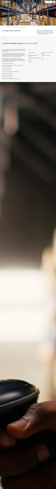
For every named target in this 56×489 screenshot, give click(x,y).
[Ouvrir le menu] (54, 2)
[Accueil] (6, 2)
